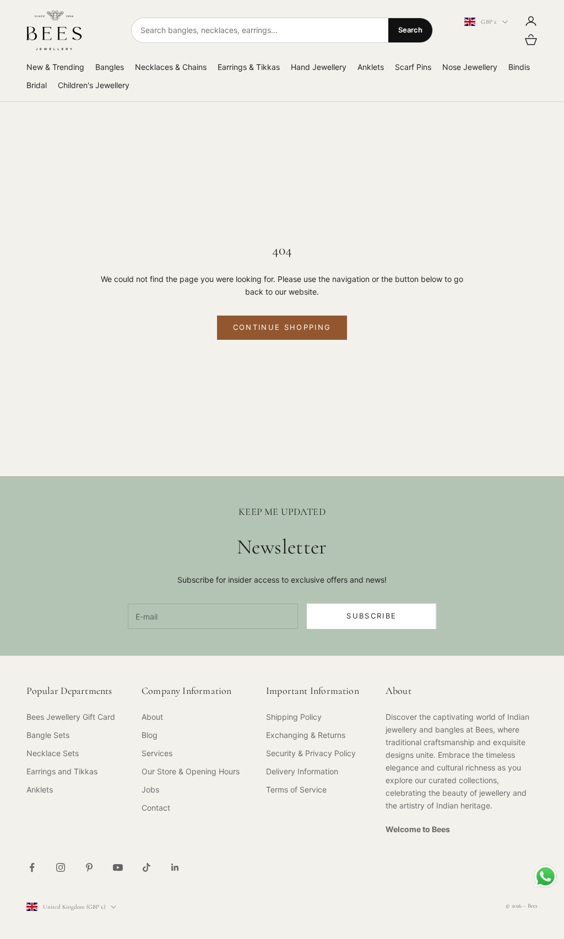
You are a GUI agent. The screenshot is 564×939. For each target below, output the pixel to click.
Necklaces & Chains (171, 67)
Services (157, 753)
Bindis (519, 67)
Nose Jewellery (469, 67)
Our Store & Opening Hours (191, 771)
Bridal (36, 85)
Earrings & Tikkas (249, 67)
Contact (156, 807)
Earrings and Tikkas (61, 771)
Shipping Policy (294, 716)
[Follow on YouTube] (117, 867)
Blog (150, 735)
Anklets (370, 67)
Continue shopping (282, 327)
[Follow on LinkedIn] (175, 867)
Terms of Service (296, 789)
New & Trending (55, 67)
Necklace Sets (52, 753)
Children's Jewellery (93, 85)
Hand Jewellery (318, 67)
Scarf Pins (413, 67)
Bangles (109, 67)
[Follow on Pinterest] (89, 867)
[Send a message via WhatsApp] (545, 876)
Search (410, 29)
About (152, 716)
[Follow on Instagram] (60, 867)
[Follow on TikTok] (146, 867)
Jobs (150, 789)
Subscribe (371, 615)
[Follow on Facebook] (31, 867)
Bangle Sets (47, 735)
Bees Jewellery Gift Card (70, 716)
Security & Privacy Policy (311, 753)
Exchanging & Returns (305, 735)
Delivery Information (302, 771)
